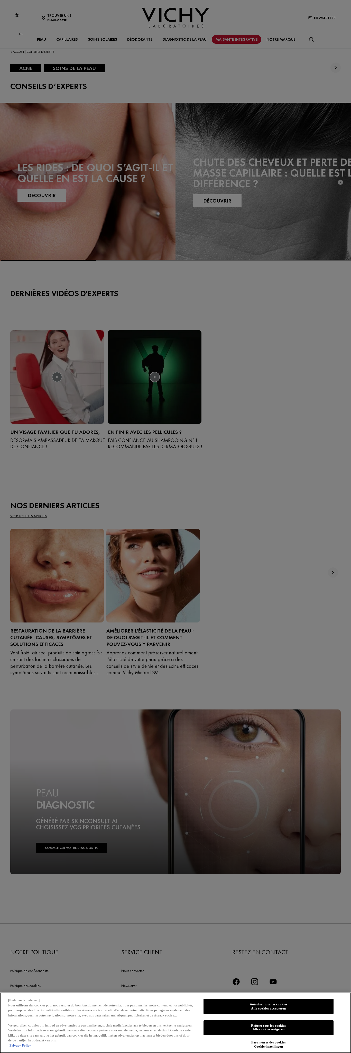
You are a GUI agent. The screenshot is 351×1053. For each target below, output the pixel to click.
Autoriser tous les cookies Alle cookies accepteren (268, 1006)
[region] (175, 1023)
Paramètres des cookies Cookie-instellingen (268, 1045)
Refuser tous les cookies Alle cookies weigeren (268, 1028)
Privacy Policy (20, 1045)
